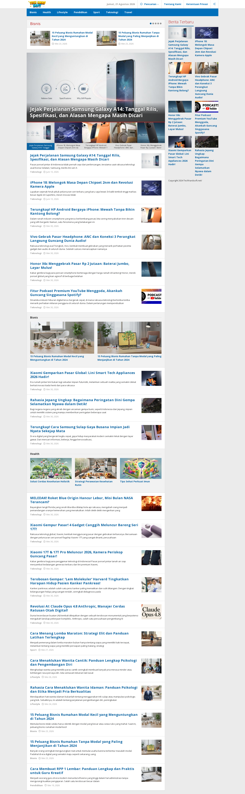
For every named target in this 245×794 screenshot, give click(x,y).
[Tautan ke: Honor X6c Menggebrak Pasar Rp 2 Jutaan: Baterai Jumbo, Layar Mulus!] (152, 268)
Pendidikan (36, 785)
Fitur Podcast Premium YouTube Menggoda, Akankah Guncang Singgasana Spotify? (76, 292)
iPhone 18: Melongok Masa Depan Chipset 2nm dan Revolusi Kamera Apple (92, 112)
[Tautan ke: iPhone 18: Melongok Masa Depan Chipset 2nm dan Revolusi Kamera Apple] (152, 187)
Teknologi (36, 171)
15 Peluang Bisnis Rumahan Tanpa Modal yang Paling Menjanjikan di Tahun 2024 (139, 36)
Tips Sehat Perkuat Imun (135, 481)
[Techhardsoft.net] (37, 4)
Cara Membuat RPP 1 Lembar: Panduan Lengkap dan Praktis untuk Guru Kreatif (82, 770)
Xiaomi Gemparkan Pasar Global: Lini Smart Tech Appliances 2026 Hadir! (82, 374)
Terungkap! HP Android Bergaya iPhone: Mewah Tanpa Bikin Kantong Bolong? (82, 211)
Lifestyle (35, 677)
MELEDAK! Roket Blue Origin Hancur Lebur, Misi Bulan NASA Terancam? (81, 500)
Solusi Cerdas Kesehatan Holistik (50, 481)
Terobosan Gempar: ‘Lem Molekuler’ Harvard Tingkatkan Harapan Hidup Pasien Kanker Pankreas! (79, 581)
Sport (33, 649)
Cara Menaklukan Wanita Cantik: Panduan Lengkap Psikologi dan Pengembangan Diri (83, 662)
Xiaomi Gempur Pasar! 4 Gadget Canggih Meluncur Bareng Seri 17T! (84, 527)
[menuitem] (40, 136)
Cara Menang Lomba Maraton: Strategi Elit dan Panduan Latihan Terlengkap (79, 635)
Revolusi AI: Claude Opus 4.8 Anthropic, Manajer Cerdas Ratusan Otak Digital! (77, 608)
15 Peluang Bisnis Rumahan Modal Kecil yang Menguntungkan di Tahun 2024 (72, 36)
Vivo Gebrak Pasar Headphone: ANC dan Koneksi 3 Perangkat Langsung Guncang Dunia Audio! (83, 238)
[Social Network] (214, 4)
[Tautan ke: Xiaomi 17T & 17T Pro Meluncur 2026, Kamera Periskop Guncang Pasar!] (152, 557)
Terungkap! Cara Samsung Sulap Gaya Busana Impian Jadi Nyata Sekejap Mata (80, 429)
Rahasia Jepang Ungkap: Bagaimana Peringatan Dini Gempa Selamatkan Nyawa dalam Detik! (82, 402)
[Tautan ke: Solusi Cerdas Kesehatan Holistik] (51, 468)
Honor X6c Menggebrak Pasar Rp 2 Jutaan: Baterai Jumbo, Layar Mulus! (79, 265)
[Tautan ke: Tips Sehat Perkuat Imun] (141, 468)
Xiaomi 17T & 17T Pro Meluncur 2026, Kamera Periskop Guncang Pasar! (76, 554)
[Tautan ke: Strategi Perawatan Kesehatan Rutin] (95, 468)
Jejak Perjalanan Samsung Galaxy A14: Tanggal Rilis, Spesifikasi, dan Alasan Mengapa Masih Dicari (75, 157)
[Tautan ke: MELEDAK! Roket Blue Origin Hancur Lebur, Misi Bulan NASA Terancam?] (152, 503)
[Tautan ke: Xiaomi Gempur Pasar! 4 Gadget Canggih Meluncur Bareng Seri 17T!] (152, 530)
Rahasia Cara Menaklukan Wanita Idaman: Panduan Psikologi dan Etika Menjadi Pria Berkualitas (84, 689)
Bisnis (35, 23)
